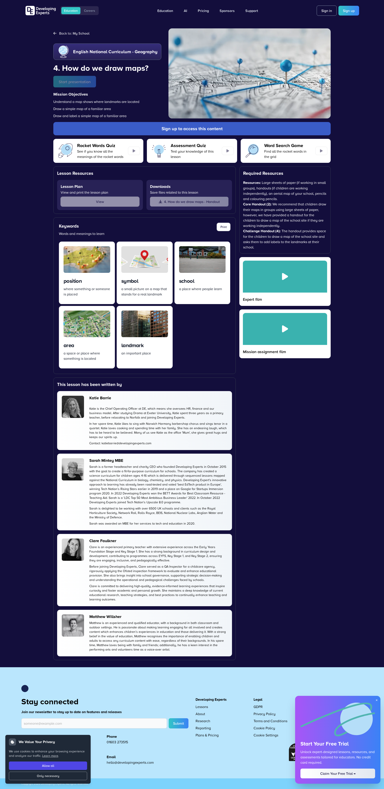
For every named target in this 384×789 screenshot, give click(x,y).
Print (223, 227)
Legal (258, 699)
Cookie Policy (264, 728)
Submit (178, 723)
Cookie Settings (266, 735)
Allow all (48, 765)
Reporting (203, 728)
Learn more (50, 756)
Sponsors (227, 10)
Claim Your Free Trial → (338, 773)
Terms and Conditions (270, 720)
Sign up (349, 10)
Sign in (326, 10)
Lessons (202, 706)
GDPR (258, 706)
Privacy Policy (265, 713)
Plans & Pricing (207, 735)
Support (251, 10)
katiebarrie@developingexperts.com (126, 443)
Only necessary (48, 776)
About (200, 713)
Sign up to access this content (192, 128)
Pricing (203, 10)
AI (185, 10)
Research (203, 720)
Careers (89, 10)
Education (71, 10)
